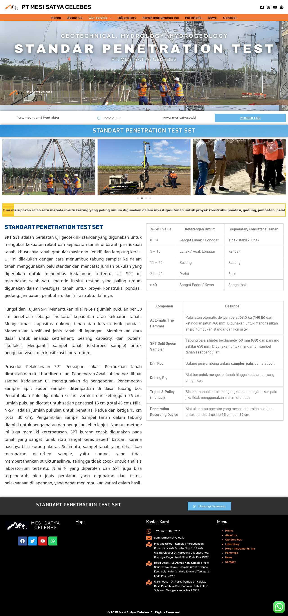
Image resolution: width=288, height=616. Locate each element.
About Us (74, 17)
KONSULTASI (250, 118)
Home (56, 17)
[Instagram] (268, 7)
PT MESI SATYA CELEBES (56, 7)
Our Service (98, 17)
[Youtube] (275, 7)
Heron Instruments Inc (160, 17)
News (212, 17)
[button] (109, 17)
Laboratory (127, 17)
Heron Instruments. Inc (240, 548)
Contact (230, 17)
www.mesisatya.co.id (179, 117)
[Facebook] (262, 7)
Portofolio (193, 17)
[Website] (282, 7)
